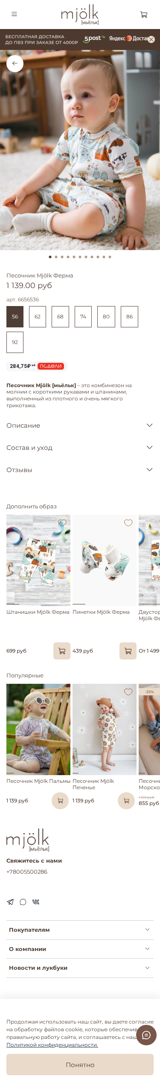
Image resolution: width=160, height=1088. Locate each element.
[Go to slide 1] (50, 257)
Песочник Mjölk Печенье (93, 784)
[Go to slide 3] (62, 257)
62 (38, 316)
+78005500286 (26, 871)
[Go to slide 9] (98, 257)
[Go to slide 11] (110, 257)
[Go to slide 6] (80, 257)
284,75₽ (23, 366)
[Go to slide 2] (56, 257)
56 (15, 316)
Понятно (80, 1065)
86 (129, 316)
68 (60, 316)
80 (106, 316)
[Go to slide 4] (68, 257)
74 (83, 316)
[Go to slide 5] (74, 257)
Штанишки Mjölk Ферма (38, 612)
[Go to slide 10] (104, 257)
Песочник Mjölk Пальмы (38, 781)
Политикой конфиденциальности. (52, 1044)
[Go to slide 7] (86, 257)
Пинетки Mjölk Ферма (101, 612)
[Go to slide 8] (92, 257)
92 (15, 342)
